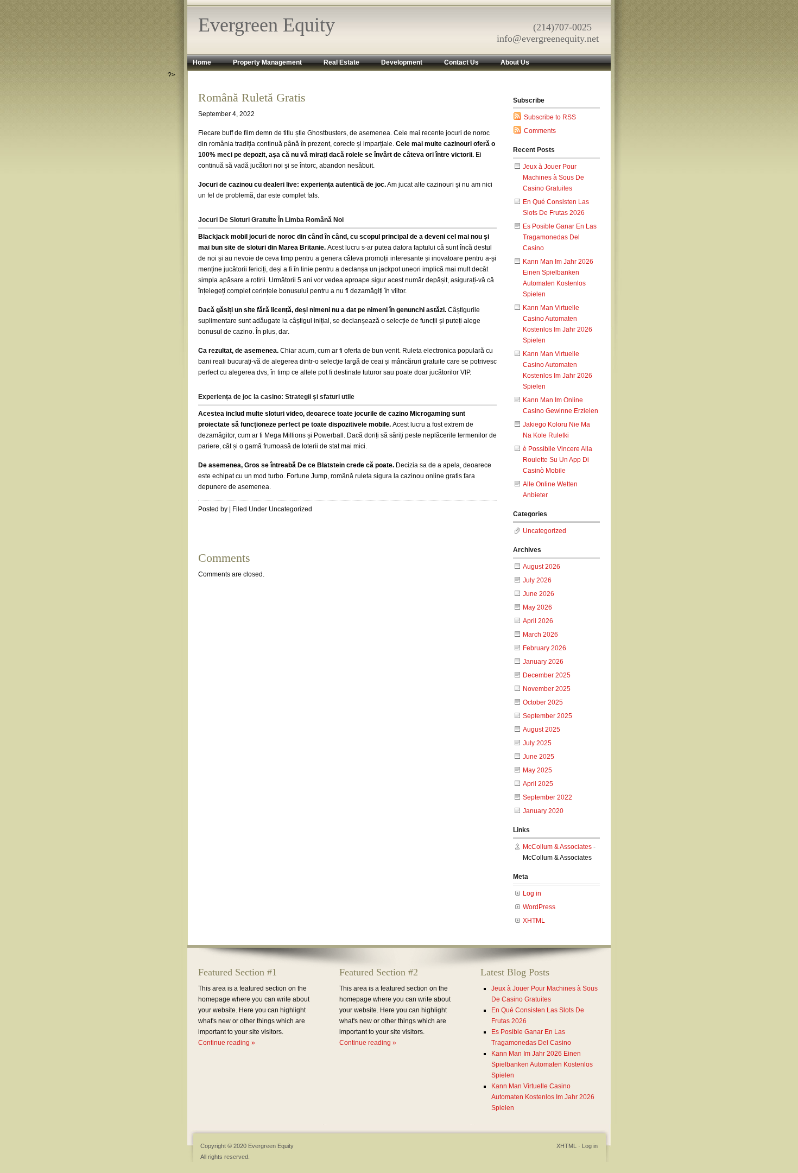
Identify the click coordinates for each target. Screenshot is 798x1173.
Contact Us (461, 62)
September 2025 (547, 716)
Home (202, 62)
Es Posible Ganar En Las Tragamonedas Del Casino (560, 237)
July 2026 (537, 580)
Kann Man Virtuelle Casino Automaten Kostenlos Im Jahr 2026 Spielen (542, 1097)
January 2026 (543, 661)
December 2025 (547, 675)
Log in (532, 893)
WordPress (539, 907)
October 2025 (543, 702)
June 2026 (538, 594)
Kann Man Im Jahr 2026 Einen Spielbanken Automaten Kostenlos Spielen (542, 1064)
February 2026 (544, 648)
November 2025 (547, 689)
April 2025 (538, 784)
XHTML (534, 920)
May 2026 (537, 607)
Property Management (267, 62)
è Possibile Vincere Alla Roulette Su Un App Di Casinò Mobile (557, 459)
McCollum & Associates (557, 847)
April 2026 (538, 621)
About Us (515, 62)
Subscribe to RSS (550, 117)
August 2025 (541, 729)
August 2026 (541, 566)
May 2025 (537, 770)
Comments (540, 131)
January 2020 (543, 811)
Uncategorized (544, 531)
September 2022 (547, 797)
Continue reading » (226, 1043)
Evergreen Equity (266, 25)
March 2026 (540, 634)
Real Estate (341, 62)
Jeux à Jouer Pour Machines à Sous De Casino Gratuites (553, 177)
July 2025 (537, 743)
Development (401, 62)
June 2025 (538, 756)
